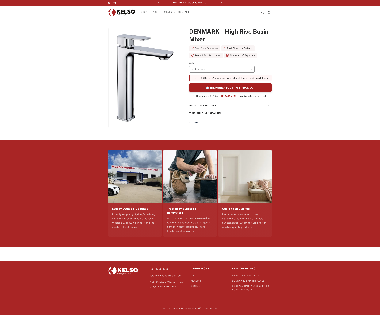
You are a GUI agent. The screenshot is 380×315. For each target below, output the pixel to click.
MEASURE (196, 280)
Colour (192, 63)
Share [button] (195, 122)
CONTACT (196, 286)
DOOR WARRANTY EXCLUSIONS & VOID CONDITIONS (250, 288)
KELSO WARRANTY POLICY (247, 275)
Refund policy (211, 308)
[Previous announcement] (158, 3)
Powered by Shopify (193, 308)
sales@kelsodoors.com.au (165, 275)
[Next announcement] (221, 3)
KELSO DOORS (177, 308)
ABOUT (195, 275)
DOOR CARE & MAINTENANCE (248, 280)
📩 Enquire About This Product (230, 87)
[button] (145, 12)
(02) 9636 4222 (228, 96)
